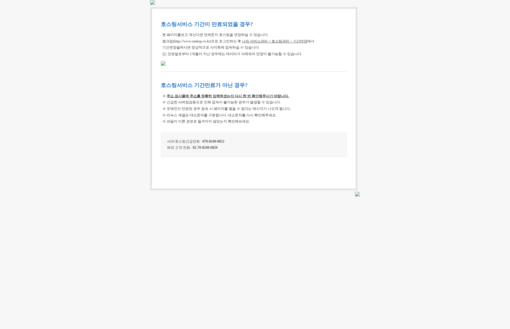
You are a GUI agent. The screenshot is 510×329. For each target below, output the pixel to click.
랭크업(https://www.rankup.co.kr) (186, 41)
